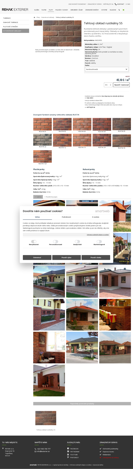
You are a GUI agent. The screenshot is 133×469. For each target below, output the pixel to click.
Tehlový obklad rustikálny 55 (45, 430)
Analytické (77, 244)
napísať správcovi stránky (60, 465)
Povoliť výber (66, 257)
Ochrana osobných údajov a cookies (98, 234)
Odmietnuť (37, 257)
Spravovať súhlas (98, 465)
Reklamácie (107, 455)
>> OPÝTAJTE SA (90, 107)
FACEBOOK (74, 449)
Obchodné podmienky (110, 449)
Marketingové (99, 244)
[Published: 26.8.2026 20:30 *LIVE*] (38, 465)
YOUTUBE (74, 455)
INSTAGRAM (74, 452)
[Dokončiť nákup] (123, 10)
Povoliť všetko (96, 257)
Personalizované (55, 244)
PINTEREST (74, 457)
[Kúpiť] (121, 84)
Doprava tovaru (108, 452)
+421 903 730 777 (43, 449)
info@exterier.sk (43, 451)
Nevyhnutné (34, 244)
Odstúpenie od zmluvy (111, 457)
